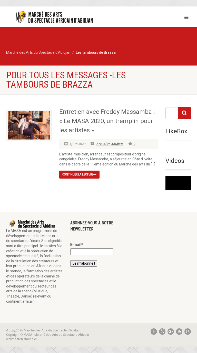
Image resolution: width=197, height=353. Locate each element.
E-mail (76, 245)
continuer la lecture (77, 174)
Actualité (103, 144)
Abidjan (117, 144)
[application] (178, 183)
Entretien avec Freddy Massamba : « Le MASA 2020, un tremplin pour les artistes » (107, 121)
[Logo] (50, 17)
